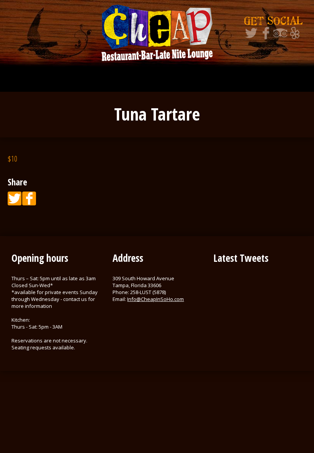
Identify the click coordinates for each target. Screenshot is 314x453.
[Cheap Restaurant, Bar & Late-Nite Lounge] (157, 32)
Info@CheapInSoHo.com (155, 299)
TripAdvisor (280, 33)
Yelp (295, 33)
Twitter (251, 33)
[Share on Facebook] (29, 198)
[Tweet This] (14, 198)
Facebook (266, 33)
